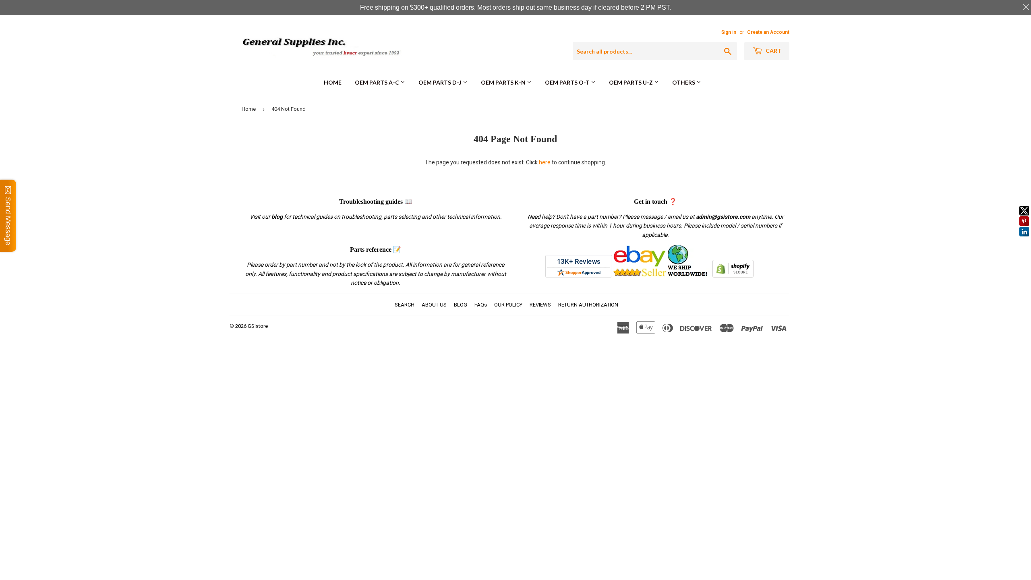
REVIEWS (540, 305)
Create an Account (768, 32)
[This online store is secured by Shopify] (733, 275)
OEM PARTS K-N (504, 82)
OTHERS (684, 82)
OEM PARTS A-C (377, 82)
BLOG (460, 305)
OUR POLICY (508, 305)
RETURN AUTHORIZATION (588, 305)
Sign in (728, 32)
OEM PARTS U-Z (631, 82)
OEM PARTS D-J (440, 82)
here (545, 162)
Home (333, 82)
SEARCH (404, 305)
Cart (772, 50)
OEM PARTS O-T (568, 82)
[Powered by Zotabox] (1024, 240)
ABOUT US (434, 305)
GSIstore (258, 326)
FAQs (480, 305)
